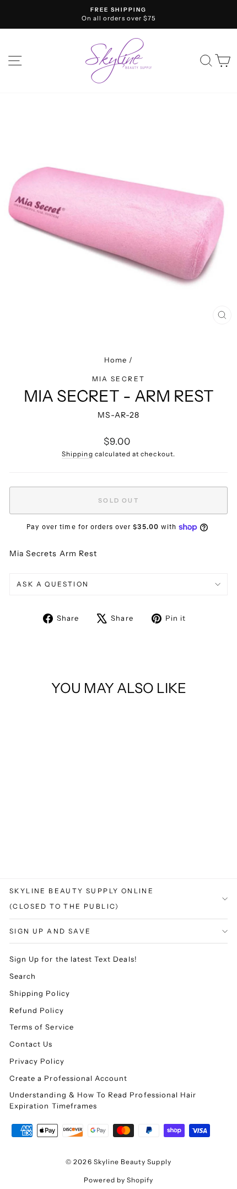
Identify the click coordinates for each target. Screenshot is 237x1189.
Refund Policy (36, 1010)
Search (22, 976)
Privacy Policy (36, 1061)
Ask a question (53, 584)
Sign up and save (50, 931)
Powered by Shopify (119, 1180)
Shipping (77, 454)
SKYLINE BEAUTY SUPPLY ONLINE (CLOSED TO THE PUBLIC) (81, 898)
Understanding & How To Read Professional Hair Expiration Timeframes (102, 1100)
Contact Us (31, 1043)
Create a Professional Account (68, 1078)
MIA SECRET (119, 379)
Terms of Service (41, 1026)
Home (115, 359)
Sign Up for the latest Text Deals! (73, 959)
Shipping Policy (39, 993)
